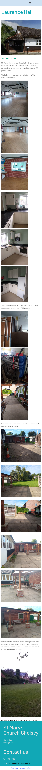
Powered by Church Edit (21, 768)
